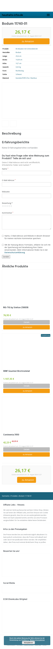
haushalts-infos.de (12, 14)
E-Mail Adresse (9, 180)
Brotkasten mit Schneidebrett (27, 49)
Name (5, 169)
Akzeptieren (28, 642)
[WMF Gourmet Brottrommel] (26, 351)
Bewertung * (7, 203)
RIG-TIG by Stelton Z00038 (15, 307)
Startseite (5, 496)
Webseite (6, 191)
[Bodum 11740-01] (26, 100)
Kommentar (7, 213)
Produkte (14, 496)
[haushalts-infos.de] (26, 6)
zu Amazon (27, 41)
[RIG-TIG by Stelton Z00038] (26, 287)
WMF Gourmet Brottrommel (16, 371)
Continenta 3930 (11, 434)
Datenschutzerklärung (15, 252)
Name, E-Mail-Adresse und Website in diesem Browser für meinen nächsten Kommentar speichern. (27, 237)
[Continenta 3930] (26, 415)
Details (26, 322)
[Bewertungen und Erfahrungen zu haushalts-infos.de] (26, 564)
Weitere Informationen (37, 640)
